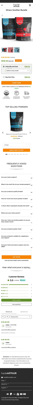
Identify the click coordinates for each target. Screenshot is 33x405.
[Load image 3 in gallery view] (17, 50)
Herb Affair (14, 397)
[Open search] (3, 316)
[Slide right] (30, 29)
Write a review (16, 300)
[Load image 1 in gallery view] (4, 50)
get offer (16, 257)
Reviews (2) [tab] (9, 311)
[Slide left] (2, 29)
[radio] (16, 69)
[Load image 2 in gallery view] (10, 50)
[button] (30, 5)
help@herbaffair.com (10, 377)
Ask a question (16, 304)
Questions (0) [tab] (24, 311)
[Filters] (7, 316)
